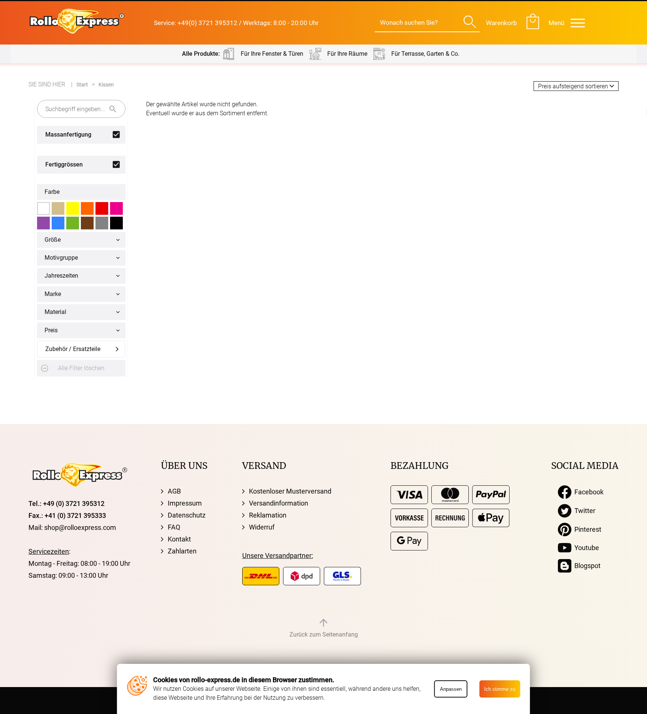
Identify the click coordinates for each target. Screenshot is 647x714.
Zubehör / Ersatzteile (72, 349)
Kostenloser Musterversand (290, 491)
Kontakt (179, 539)
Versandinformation (278, 503)
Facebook (587, 492)
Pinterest (586, 529)
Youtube (585, 548)
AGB (174, 491)
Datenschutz (187, 515)
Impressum (185, 503)
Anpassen (451, 689)
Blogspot (586, 566)
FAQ (174, 527)
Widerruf (261, 527)
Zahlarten (182, 551)
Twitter (583, 511)
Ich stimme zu (499, 689)
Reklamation (267, 515)
